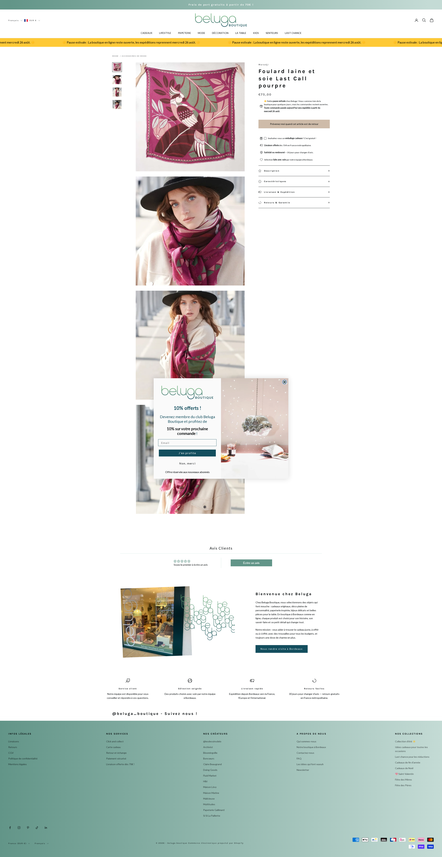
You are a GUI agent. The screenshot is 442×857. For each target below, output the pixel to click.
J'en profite (187, 453)
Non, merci (187, 463)
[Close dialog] (284, 382)
